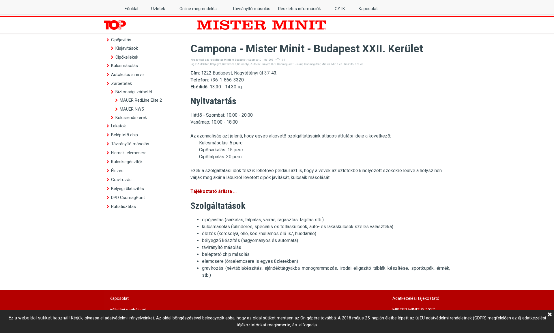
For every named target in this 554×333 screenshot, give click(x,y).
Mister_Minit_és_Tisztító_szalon (342, 64)
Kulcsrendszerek (131, 117)
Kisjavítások (126, 48)
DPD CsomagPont (128, 197)
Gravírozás (121, 179)
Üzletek (158, 8)
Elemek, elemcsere (129, 152)
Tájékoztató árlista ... (213, 191)
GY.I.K (340, 8)
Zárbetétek (121, 83)
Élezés (117, 170)
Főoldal (131, 8)
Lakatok (118, 126)
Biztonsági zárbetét (133, 91)
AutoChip (203, 64)
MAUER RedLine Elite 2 (141, 100)
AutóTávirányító (260, 64)
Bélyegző (215, 64)
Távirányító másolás (130, 143)
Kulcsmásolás (124, 65)
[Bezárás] (550, 314)
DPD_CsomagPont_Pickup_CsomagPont (296, 64)
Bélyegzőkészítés (127, 188)
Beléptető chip (124, 134)
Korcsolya (243, 64)
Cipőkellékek (126, 57)
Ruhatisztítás (123, 206)
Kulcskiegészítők (127, 161)
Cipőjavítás (121, 39)
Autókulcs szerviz (128, 74)
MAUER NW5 (132, 109)
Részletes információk (299, 8)
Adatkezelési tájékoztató (415, 298)
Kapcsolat (368, 8)
